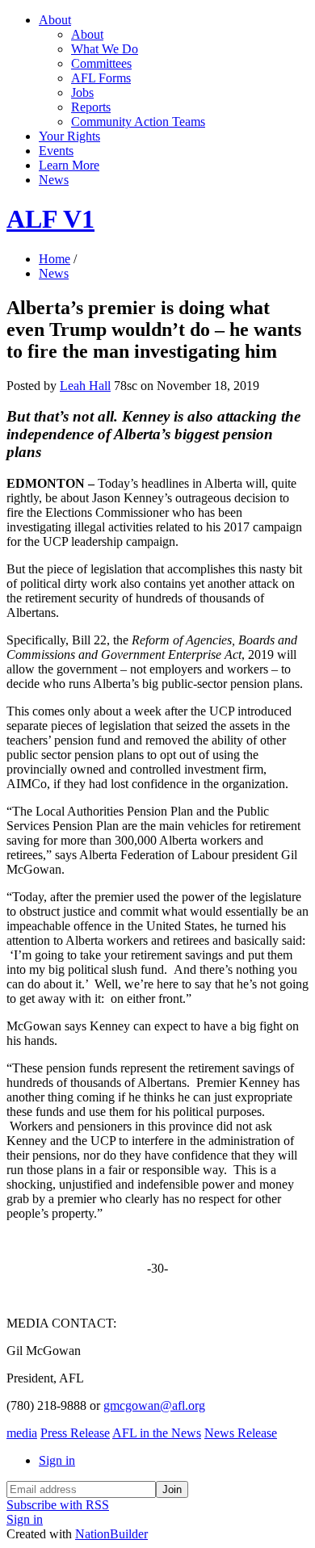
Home (54, 259)
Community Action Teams (138, 121)
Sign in (57, 1460)
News (54, 180)
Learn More (69, 165)
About (55, 20)
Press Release (75, 1433)
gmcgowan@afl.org (154, 1405)
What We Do (104, 49)
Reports (91, 107)
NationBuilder (111, 1534)
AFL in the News (156, 1433)
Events (56, 150)
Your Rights (69, 136)
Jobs (82, 92)
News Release (240, 1433)
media (21, 1433)
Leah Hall (85, 385)
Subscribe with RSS (57, 1505)
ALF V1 (50, 218)
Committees (101, 63)
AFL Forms (101, 78)
